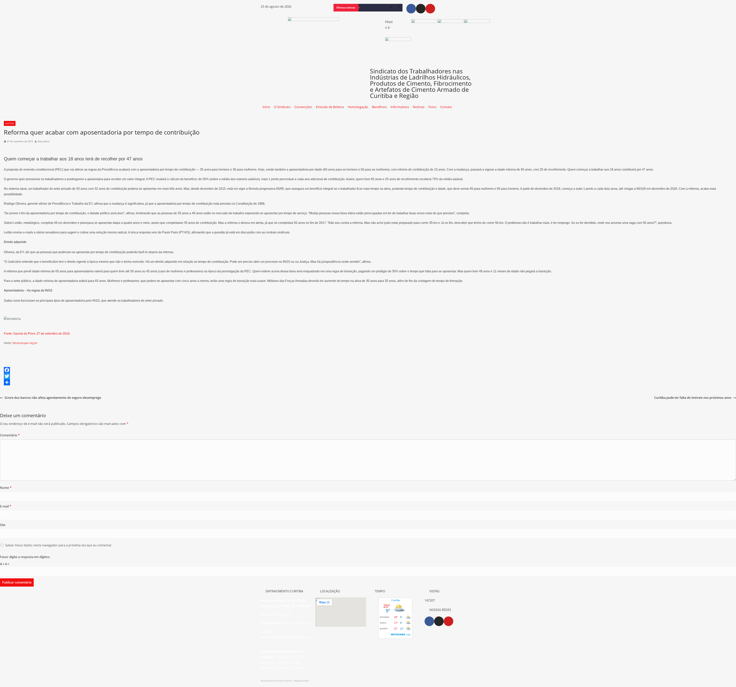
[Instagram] (421, 8)
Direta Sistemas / (285, 680)
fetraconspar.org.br (25, 343)
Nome (6, 488)
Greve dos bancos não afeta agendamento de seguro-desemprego (53, 398)
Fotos (432, 107)
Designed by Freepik (301, 681)
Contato (446, 107)
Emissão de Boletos (330, 107)
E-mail (5, 506)
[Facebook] (411, 8)
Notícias (419, 107)
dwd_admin (44, 141)
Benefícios (379, 107)
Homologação (358, 107)
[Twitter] (368, 376)
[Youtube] (430, 8)
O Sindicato (282, 107)
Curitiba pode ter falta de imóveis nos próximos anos (692, 398)
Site (2, 525)
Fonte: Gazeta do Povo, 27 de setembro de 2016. (37, 333)
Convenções (303, 107)
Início (266, 107)
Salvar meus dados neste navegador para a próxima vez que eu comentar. (58, 545)
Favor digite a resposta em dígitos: (25, 557)
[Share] (368, 382)
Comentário (10, 435)
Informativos (400, 107)
